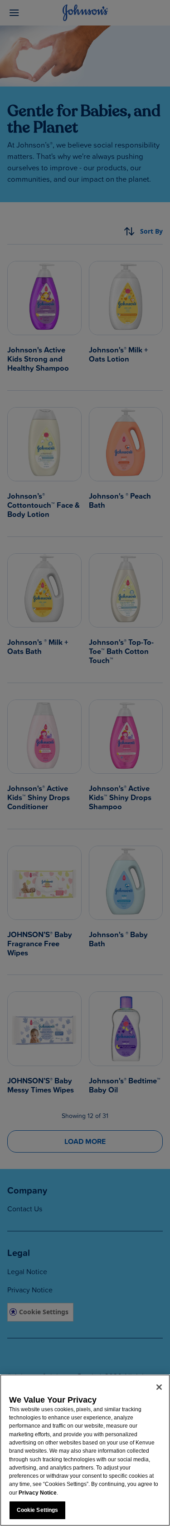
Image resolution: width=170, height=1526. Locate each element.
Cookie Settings (37, 1510)
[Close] (159, 1387)
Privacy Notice (38, 1493)
